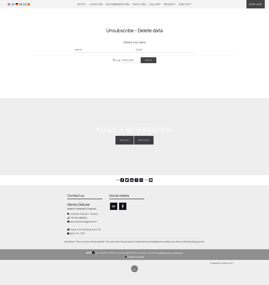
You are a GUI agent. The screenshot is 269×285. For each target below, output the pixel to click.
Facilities (139, 4)
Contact (185, 4)
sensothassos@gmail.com (83, 221)
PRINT (147, 180)
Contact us (75, 195)
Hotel (81, 4)
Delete (148, 60)
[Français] (21, 4)
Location (96, 4)
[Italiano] (25, 4)
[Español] (29, 4)
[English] (9, 4)
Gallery (155, 4)
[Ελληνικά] (13, 4)
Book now (255, 4)
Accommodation (117, 4)
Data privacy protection (171, 252)
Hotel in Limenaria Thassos (81, 208)
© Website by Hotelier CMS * (222, 263)
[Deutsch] (17, 4)
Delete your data (135, 256)
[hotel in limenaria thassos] (134, 20)
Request (170, 4)
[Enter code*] (130, 60)
